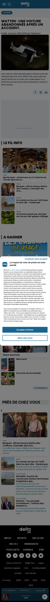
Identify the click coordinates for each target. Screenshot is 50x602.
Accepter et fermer (25, 329)
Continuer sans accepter (36, 258)
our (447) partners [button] (15, 270)
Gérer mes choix (25, 338)
